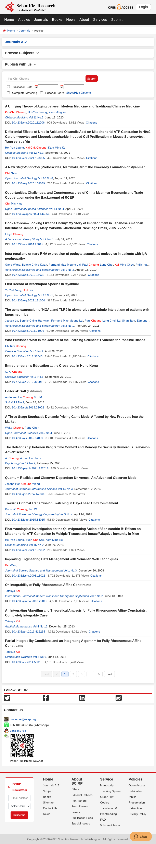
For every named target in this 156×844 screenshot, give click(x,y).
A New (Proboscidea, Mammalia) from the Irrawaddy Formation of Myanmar (75, 167)
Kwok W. (16, 509)
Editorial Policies (82, 795)
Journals (41, 20)
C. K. (13, 371)
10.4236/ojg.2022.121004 (28, 300)
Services (100, 20)
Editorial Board (54, 92)
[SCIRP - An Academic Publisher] (30, 7)
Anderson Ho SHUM (23, 397)
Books (57, 20)
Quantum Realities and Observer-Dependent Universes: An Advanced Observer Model (71, 477)
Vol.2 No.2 (17, 402)
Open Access (137, 785)
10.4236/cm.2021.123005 (28, 158)
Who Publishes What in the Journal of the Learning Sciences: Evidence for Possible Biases (75, 340)
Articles (24, 20)
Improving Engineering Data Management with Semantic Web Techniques (61, 559)
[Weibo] (119, 697)
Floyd (14, 234)
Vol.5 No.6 (39, 656)
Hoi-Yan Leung (37, 112)
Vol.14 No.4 (56, 208)
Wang (11, 565)
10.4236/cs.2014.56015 (27, 662)
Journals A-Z (51, 785)
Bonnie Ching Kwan (34, 264)
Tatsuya (12, 590)
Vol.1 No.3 (67, 269)
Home (9, 20)
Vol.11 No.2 (36, 117)
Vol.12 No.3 (36, 152)
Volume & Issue (110, 825)
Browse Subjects (20, 53)
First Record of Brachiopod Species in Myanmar (42, 284)
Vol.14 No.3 (65, 488)
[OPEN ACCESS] (120, 7)
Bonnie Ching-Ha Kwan (35, 320)
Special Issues (81, 823)
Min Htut (13, 203)
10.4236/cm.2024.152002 (28, 550)
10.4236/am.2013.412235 (28, 631)
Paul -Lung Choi (97, 264)
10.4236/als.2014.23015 (27, 244)
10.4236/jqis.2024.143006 (28, 494)
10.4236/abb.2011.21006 (28, 330)
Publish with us (19, 64)
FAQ (103, 819)
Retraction (135, 808)
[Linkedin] (82, 697)
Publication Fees (82, 817)
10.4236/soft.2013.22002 (28, 407)
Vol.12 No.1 (45, 295)
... (90, 674)
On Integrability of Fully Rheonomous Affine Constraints (48, 585)
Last (109, 674)
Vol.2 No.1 (67, 325)
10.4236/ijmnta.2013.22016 (29, 601)
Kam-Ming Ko (57, 112)
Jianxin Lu (11, 320)
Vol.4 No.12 (40, 626)
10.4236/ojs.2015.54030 (27, 438)
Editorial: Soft (15, 391)
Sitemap (48, 802)
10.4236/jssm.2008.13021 (28, 575)
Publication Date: (22, 87)
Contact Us (50, 808)
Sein (11, 173)
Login (143, 7)
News (70, 20)
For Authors (79, 800)
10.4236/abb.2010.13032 (28, 274)
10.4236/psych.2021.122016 (30, 468)
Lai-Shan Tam (126, 320)
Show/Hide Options (78, 92)
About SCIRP (77, 781)
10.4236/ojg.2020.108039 (28, 183)
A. (12, 458)
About (84, 20)
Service (106, 779)
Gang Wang (12, 264)
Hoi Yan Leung (14, 147)
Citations (91, 122)
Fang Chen (32, 427)
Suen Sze (35, 539)
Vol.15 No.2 (36, 544)
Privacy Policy (137, 814)
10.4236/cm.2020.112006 (28, 122)
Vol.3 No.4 (66, 514)
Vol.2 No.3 (46, 239)
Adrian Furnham (30, 458)
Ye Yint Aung (13, 290)
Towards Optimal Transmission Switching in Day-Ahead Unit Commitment (61, 503)
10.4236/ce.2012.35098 (27, 381)
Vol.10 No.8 (45, 178)
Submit (116, 20)
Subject (48, 791)
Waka (14, 427)
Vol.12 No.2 (28, 463)
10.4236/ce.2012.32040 (27, 356)
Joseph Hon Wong (22, 483)
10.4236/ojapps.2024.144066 (31, 214)
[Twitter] (7, 697)
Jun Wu (33, 509)
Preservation (137, 802)
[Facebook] (46, 697)
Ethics (75, 789)
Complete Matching (24, 92)
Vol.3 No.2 (36, 351)
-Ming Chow (124, 264)
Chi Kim (15, 346)
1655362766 (18, 730)
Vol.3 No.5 (36, 376)
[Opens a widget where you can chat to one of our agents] (140, 837)
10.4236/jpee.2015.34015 (28, 519)
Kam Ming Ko (56, 147)
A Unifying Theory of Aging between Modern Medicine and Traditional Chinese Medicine (72, 106)
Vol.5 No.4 (45, 433)
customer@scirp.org (23, 719)
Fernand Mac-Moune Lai (65, 264)
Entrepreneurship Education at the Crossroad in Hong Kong (51, 365)
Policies (135, 779)
